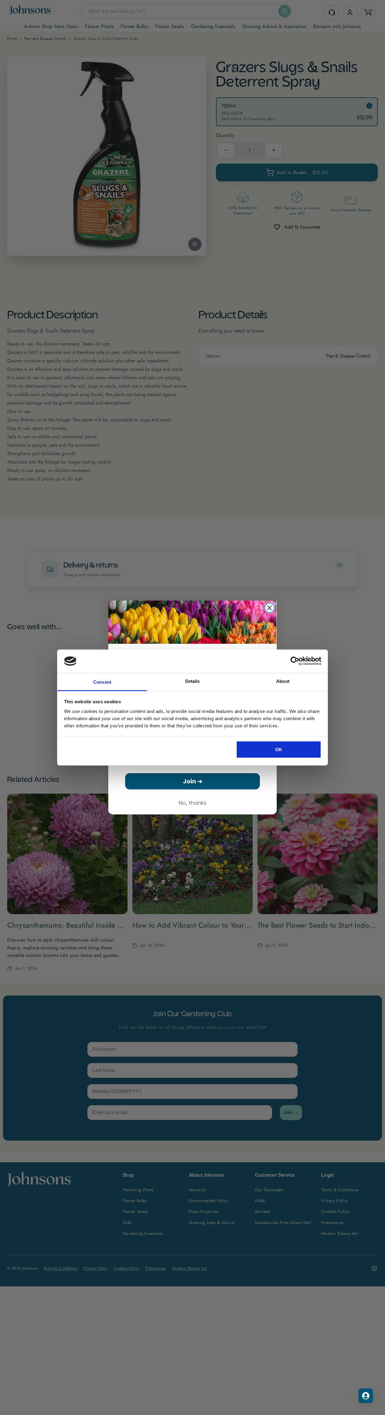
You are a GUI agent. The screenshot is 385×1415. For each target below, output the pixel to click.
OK (278, 749)
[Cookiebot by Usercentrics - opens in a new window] (295, 661)
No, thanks (193, 803)
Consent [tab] (102, 681)
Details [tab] (192, 680)
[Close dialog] (269, 608)
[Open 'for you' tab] (366, 1395)
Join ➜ (192, 781)
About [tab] (282, 680)
